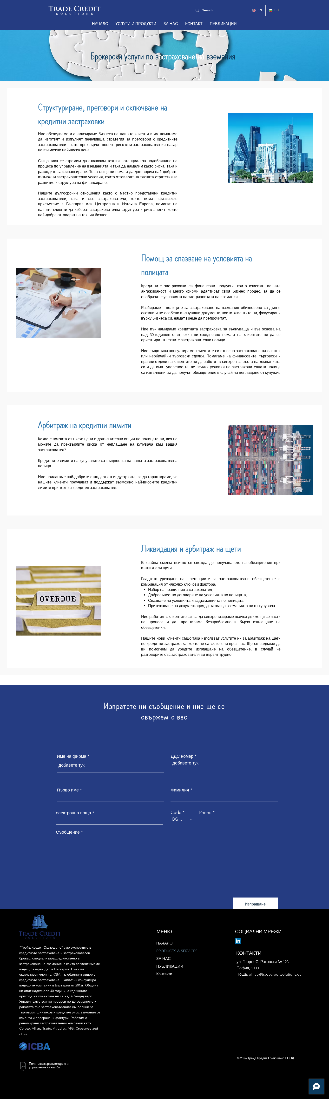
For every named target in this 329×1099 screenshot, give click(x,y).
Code (176, 812)
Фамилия (180, 790)
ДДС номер (182, 756)
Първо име (68, 790)
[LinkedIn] (238, 941)
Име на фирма (71, 756)
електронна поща (73, 813)
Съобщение (68, 832)
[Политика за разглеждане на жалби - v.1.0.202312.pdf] (23, 1067)
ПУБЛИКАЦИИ (169, 966)
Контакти (164, 974)
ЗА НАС (163, 958)
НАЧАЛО (164, 943)
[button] (136, 24)
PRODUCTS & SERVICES (176, 951)
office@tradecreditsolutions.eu (275, 974)
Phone (205, 812)
